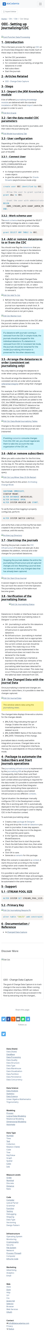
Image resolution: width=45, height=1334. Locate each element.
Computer (10, 1256)
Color (8, 1163)
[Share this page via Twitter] (3, 1019)
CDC (37, 47)
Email (8, 1275)
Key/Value (10, 1155)
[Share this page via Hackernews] (13, 1019)
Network (10, 1250)
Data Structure (12, 1063)
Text (8, 1141)
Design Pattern (13, 1225)
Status (11, 1329)
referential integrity (9, 384)
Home (4, 19)
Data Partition (12, 1074)
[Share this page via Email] (18, 1019)
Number (10, 1135)
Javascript (10, 1301)
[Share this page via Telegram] (28, 1019)
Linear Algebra (12, 1099)
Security (10, 1245)
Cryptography (12, 1242)
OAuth (9, 1312)
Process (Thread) (13, 1253)
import (30, 105)
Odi (15, 19)
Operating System (14, 1236)
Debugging (11, 1214)
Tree (8, 1152)
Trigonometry (12, 1102)
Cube (8, 1149)
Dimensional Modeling (16, 1121)
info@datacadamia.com (19, 1323)
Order (9, 1177)
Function (10, 1208)
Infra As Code (12, 1259)
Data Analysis (12, 1091)
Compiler (10, 1200)
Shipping (10, 1217)
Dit (10, 19)
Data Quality (11, 1060)
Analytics (10, 1273)
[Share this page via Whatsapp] (23, 1019)
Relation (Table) (13, 1147)
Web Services (12, 1309)
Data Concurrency (14, 1079)
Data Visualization (14, 1071)
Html (8, 1287)
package (20, 821)
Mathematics (25, 1099)
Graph (9, 1158)
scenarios (16, 438)
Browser (10, 1306)
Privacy (9, 1326)
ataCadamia (12, 3)
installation (6, 105)
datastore (34, 824)
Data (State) (11, 1051)
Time (8, 1138)
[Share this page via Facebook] (8, 1019)
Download (38, 185)
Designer (31, 821)
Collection (10, 1144)
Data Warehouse (13, 1068)
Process (9, 1113)
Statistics (10, 1093)
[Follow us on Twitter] (3, 1034)
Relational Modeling (15, 1119)
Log (8, 1166)
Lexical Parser (12, 1203)
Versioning (11, 1222)
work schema (11, 220)
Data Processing (13, 1057)
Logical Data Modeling (16, 1116)
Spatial (9, 1161)
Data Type (10, 1065)
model (24, 824)
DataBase (10, 1054)
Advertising (11, 1270)
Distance (10, 1186)
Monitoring (11, 1239)
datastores (27, 247)
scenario (19, 855)
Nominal (10, 1180)
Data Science (12, 1096)
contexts (32, 793)
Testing (9, 1211)
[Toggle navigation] (40, 4)
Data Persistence (13, 1077)
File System (11, 1247)
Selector (10, 1303)
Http (8, 1292)
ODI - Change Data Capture (17, 81)
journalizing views (11, 707)
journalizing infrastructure (16, 768)
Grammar (10, 1205)
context (35, 860)
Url (7, 1295)
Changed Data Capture (17, 932)
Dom (8, 1289)
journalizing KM (14, 771)
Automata (10, 1124)
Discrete (10, 1183)
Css (7, 1298)
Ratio (8, 1189)
